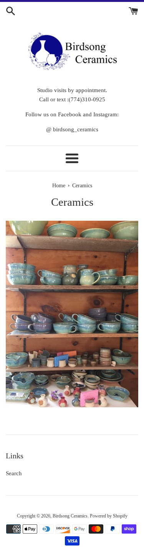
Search (14, 473)
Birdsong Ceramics (70, 516)
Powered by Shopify (108, 516)
